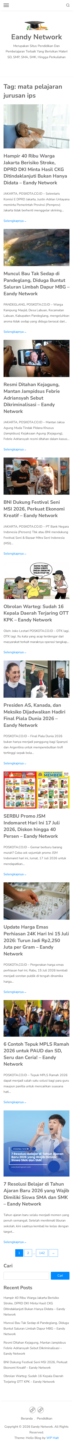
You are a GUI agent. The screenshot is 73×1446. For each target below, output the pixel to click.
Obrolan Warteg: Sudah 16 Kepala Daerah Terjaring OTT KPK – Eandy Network (36, 613)
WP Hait (52, 1438)
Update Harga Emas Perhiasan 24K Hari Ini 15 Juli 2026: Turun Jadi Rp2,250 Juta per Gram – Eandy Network (36, 940)
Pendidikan (44, 1418)
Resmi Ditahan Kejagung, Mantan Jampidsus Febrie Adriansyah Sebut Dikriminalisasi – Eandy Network (32, 398)
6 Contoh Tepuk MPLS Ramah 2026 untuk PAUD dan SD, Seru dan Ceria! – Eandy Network (36, 1054)
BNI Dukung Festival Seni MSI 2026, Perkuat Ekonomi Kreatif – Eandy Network (34, 509)
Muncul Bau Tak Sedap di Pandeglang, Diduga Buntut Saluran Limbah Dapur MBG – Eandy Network (36, 283)
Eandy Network (36, 37)
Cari (8, 1266)
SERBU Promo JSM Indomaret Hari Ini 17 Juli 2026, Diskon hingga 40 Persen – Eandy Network (32, 826)
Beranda (27, 1418)
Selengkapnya (15, 221)
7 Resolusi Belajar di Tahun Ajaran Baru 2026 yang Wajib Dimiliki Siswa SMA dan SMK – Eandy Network (36, 1194)
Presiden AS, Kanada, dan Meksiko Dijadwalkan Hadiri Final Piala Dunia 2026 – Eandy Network (34, 715)
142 (42, 1253)
